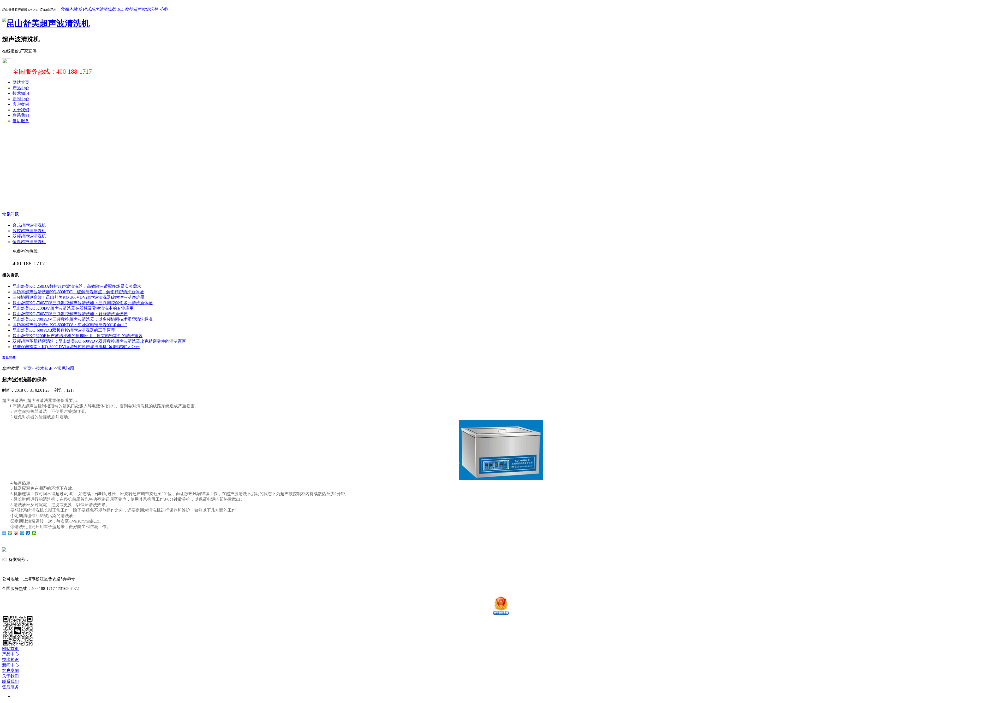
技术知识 (21, 93)
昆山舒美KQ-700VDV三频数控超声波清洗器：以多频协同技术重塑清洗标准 (83, 319)
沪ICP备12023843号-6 (49, 559)
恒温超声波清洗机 (29, 241)
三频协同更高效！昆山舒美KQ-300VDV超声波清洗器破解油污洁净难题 (78, 297)
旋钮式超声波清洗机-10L (101, 9)
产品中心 (21, 88)
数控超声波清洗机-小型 (146, 9)
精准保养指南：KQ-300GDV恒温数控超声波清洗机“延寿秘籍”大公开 (76, 346)
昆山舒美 (10, 569)
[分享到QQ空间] (10, 533)
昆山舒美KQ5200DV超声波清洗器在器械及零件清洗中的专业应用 (73, 308)
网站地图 (78, 559)
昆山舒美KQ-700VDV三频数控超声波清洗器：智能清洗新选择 (70, 314)
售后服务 (21, 121)
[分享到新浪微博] (16, 533)
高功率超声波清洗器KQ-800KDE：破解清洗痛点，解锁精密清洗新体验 (78, 292)
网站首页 (21, 82)
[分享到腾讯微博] (22, 533)
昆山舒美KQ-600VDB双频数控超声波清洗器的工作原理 (64, 330)
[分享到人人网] (28, 533)
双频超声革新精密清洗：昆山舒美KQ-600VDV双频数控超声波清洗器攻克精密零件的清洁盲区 (99, 341)
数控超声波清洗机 (29, 231)
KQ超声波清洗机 (59, 569)
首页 (27, 368)
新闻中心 (21, 99)
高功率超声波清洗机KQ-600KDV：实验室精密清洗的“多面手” (70, 325)
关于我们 (21, 110)
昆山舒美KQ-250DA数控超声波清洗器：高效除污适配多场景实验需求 (77, 286)
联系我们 (21, 115)
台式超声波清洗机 (29, 225)
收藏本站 (69, 9)
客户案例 (21, 104)
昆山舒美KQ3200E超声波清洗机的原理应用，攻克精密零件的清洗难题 (77, 335)
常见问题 (10, 214)
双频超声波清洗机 (29, 236)
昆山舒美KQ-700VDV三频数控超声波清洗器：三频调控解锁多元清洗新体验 (83, 303)
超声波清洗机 (31, 569)
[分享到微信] (34, 533)
